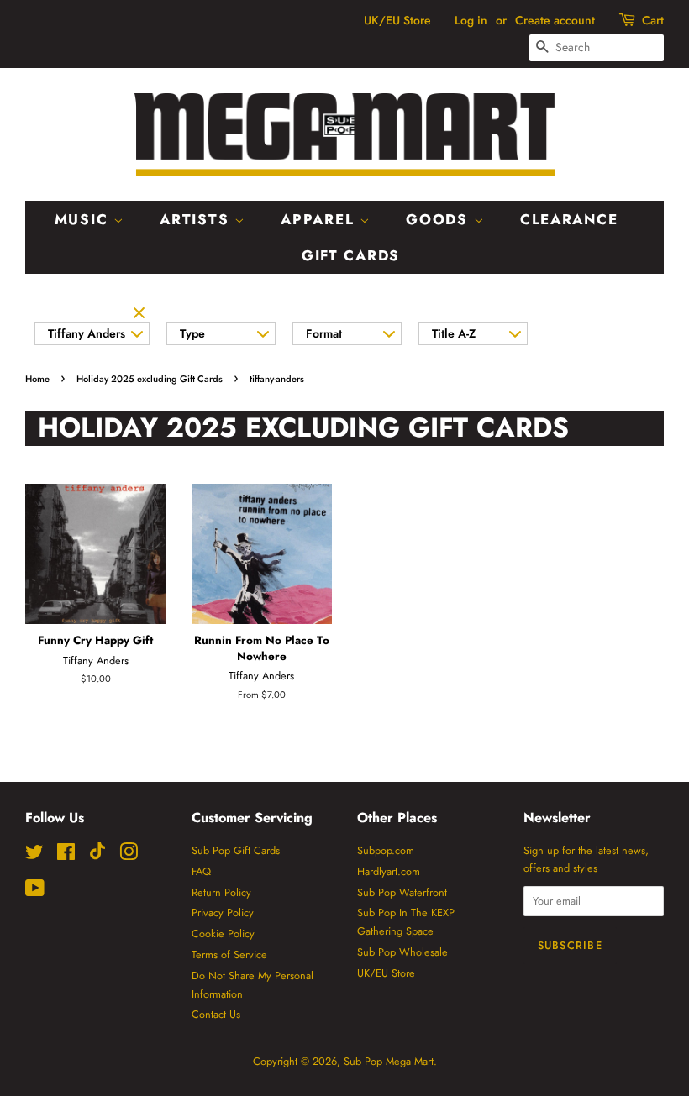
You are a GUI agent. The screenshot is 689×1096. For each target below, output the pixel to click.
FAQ (201, 871)
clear (141, 314)
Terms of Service (229, 954)
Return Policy (221, 892)
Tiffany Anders (86, 333)
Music (84, 219)
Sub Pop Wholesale (402, 952)
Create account (555, 20)
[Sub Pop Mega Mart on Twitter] (34, 855)
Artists (197, 219)
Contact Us (216, 1014)
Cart (653, 20)
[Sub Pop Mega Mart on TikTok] (97, 856)
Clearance (569, 219)
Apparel (320, 219)
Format (324, 333)
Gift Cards (351, 255)
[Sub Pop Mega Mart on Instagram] (128, 855)
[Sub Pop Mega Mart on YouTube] (35, 891)
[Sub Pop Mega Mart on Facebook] (66, 855)
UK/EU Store (397, 20)
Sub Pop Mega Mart (389, 1061)
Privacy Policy (223, 912)
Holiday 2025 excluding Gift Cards (149, 378)
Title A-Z (454, 333)
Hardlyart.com (388, 871)
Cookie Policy (223, 933)
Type (192, 333)
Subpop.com (385, 850)
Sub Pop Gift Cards (236, 850)
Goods (439, 219)
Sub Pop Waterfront (402, 892)
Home (37, 378)
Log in (471, 20)
